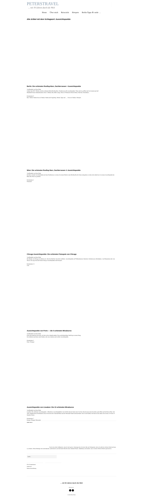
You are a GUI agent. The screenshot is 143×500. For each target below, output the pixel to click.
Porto (28, 342)
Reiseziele (38, 420)
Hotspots (79, 97)
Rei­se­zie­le (65, 12)
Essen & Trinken (72, 97)
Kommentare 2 (30, 180)
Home (44, 12)
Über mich (54, 12)
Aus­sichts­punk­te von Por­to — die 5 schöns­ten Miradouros (49, 331)
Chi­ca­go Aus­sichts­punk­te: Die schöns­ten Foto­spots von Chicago (51, 254)
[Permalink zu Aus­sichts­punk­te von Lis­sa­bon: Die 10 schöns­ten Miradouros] (71, 402)
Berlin (31, 97)
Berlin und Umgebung (51, 97)
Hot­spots (75, 12)
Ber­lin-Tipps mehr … (91, 12)
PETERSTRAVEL (43, 3)
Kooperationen (31, 464)
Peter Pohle (38, 89)
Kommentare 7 (30, 418)
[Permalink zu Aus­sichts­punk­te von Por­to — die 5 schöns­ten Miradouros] (71, 325)
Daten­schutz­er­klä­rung (31, 468)
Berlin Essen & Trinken (39, 97)
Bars (28, 97)
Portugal (32, 342)
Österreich (29, 181)
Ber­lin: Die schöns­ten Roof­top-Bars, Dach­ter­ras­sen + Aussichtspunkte (54, 86)
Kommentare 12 (30, 264)
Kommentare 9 (30, 96)
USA (28, 265)
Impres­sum (29, 466)
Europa (28, 420)
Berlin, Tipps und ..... (62, 97)
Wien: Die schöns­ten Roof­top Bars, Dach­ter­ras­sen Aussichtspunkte (54, 170)
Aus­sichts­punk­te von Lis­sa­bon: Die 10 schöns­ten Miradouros (50, 407)
